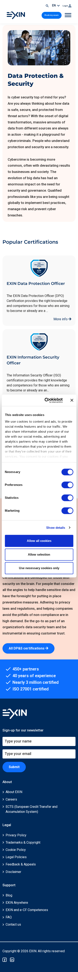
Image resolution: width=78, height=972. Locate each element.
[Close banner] (71, 400)
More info (60, 319)
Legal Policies (16, 857)
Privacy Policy (16, 835)
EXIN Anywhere (17, 903)
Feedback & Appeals (21, 864)
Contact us (13, 924)
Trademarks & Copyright (23, 842)
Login (65, 6)
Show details (55, 527)
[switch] (67, 485)
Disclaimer (13, 872)
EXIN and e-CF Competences (27, 910)
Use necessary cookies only (39, 568)
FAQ (9, 917)
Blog (9, 895)
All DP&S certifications (27, 648)
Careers (11, 799)
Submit (14, 767)
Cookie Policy (16, 850)
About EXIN (14, 792)
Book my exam (52, 15)
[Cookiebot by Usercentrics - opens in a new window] (46, 400)
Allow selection (39, 554)
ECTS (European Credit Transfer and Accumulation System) (31, 809)
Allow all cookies (39, 540)
